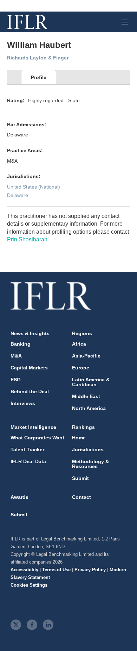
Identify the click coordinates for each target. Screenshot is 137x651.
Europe (80, 367)
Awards (19, 497)
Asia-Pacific (86, 355)
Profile (38, 77)
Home (79, 437)
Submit (80, 478)
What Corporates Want (37, 437)
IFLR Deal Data (28, 461)
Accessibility (24, 569)
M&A (16, 355)
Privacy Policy (90, 569)
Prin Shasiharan (27, 239)
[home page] (27, 22)
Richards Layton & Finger (37, 58)
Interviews (23, 403)
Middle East (86, 396)
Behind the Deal (30, 391)
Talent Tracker (27, 449)
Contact (81, 497)
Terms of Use (56, 569)
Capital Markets (29, 367)
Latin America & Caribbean (91, 382)
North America (89, 408)
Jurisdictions (88, 449)
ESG (16, 379)
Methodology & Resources (90, 464)
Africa (79, 343)
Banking (21, 343)
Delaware (17, 195)
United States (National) (33, 187)
